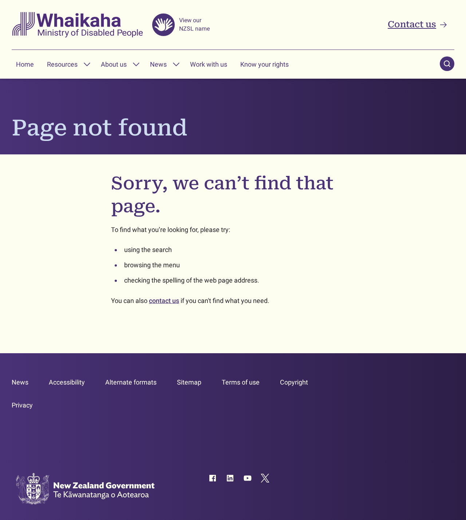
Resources (62, 64)
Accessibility (67, 382)
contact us (164, 300)
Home (25, 64)
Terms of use (241, 382)
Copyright (294, 382)
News (158, 64)
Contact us (412, 24)
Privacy (22, 405)
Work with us (208, 64)
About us (114, 64)
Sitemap (189, 382)
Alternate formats (131, 382)
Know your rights (264, 64)
